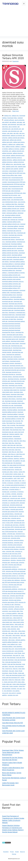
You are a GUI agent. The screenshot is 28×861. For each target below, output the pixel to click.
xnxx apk (19, 688)
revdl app (7, 480)
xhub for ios (8, 668)
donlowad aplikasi (11, 213)
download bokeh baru (8, 314)
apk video (10, 133)
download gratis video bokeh (10, 343)
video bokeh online (18, 622)
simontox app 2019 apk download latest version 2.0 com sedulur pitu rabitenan (13, 578)
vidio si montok (13, 637)
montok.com (18, 469)
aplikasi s (18, 146)
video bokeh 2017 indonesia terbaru (12, 615)
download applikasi (7, 306)
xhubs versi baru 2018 (10, 682)
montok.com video (7, 472)
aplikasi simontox (7, 160)
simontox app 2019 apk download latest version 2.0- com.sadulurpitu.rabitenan (12, 587)
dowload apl (13, 219)
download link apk (7, 357)
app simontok (17, 164)
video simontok (11, 629)
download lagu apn (16, 345)
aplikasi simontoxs (7, 162)
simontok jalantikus (19, 536)
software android (19, 609)
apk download (12, 124)
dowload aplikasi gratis (13, 221)
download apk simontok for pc (11, 237)
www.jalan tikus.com (8, 648)
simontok (4, 500)
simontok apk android (16, 509)
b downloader (13, 171)
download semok (15, 361)
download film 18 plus (8, 332)
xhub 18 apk (17, 653)
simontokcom (6, 560)
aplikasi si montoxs (13, 149)
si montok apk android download (14, 485)
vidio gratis (8, 635)
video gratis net (19, 624)
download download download (11, 323)
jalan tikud (5, 443)
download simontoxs (8, 383)
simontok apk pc (16, 518)
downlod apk (21, 410)
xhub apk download (8, 660)
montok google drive (8, 469)
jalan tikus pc (12, 452)
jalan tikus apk (11, 445)
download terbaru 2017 (9, 387)
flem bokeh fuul (10, 423)
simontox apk (6, 562)
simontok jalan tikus (8, 536)
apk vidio (16, 133)
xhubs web (5, 686)
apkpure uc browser (16, 135)
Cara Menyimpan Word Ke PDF (12, 723)
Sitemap (14, 854)
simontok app (11, 533)
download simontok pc (8, 374)
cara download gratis (17, 199)
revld (19, 480)
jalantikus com (18, 456)
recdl (15, 478)
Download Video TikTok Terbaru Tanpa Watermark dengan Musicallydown (13, 752)
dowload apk (6, 219)
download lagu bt (7, 348)
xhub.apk (11, 671)
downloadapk (18, 405)
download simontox (13, 379)
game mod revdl (19, 432)
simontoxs (17, 604)
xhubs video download (18, 684)
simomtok (19, 494)
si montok (16, 483)
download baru (20, 312)
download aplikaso (7, 299)
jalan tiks (16, 441)
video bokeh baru (7, 618)
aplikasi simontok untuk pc (14, 157)
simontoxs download (8, 606)
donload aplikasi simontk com (10, 208)
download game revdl (12, 339)
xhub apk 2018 (20, 657)
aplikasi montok (10, 146)
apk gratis (19, 124)
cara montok (21, 202)
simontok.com (6, 556)
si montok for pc (14, 487)
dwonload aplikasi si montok (13, 418)
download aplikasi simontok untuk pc (12, 281)
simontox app (14, 562)
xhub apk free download (14, 664)
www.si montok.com (8, 651)
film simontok (16, 421)
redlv (18, 478)
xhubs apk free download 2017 (11, 677)
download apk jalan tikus (9, 233)
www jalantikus (17, 646)
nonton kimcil (9, 474)
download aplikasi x (16, 292)
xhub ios (15, 668)
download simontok (7, 368)
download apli (6, 244)
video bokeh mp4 (7, 622)
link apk (23, 460)
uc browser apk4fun (11, 613)
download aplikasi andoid (9, 246)
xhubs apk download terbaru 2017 (15, 675)
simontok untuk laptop (8, 547)
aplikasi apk (5, 140)
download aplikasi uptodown (10, 290)
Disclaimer (6, 851)
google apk (5, 434)
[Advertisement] (14, 22)
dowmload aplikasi (12, 226)
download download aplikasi (16, 321)
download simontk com (16, 365)
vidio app (10, 633)
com (3, 204)
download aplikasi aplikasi (17, 261)
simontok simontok (7, 540)
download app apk (7, 301)
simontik (14, 496)
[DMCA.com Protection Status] (6, 843)
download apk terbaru (8, 239)
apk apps (19, 122)
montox (15, 472)
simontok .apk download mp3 (16, 500)
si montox (8, 494)
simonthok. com (6, 496)
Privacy (12, 851)
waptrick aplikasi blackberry (10, 642)
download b (12, 312)
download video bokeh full (11, 390)
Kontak (17, 851)
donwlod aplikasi (7, 217)
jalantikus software (7, 458)
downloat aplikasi (12, 410)
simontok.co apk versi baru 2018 (11, 553)
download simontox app (17, 381)
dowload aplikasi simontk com (11, 224)
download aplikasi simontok (10, 277)
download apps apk (7, 310)
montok (11, 467)
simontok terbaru (19, 540)
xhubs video (20, 682)
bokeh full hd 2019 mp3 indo (17, 173)
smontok (10, 609)
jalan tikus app (11, 447)
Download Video (12, 118)
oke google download (19, 476)
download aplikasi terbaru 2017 (11, 288)
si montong (13, 491)
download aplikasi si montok (16, 272)
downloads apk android (9, 407)
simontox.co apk (9, 604)
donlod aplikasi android (14, 210)
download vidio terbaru (9, 399)
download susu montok (15, 385)
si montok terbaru (14, 489)
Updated (20, 118)
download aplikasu (19, 299)
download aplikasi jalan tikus (15, 268)
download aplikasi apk (13, 257)
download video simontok (14, 396)
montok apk (17, 467)
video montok (6, 626)
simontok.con (6, 558)
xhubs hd (11, 679)
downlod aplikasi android (9, 412)
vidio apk (4, 633)
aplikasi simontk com (18, 151)
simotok (17, 606)
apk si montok (13, 126)
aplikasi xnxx (9, 164)
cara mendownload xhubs (9, 202)
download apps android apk (15, 308)
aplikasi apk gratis (7, 142)
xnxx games (15, 691)
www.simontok (19, 651)
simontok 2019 (14, 502)
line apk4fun (16, 460)
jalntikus (22, 458)
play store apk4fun (7, 478)
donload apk (10, 206)
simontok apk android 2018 (10, 511)
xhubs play (17, 679)
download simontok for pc (13, 372)
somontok (5, 611)
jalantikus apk (9, 456)
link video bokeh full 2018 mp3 (16, 465)
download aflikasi (12, 228)
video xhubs (21, 631)
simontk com (5, 498)
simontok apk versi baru (12, 525)
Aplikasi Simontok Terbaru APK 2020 (13, 57)
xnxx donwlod (8, 691)
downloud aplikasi (12, 414)
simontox (13, 560)
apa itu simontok (19, 120)
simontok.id (14, 558)
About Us (22, 851)
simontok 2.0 (6, 502)
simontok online (15, 538)
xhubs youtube (13, 686)
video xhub (14, 631)
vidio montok (16, 635)
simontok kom (6, 538)
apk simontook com (13, 131)
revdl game (14, 480)
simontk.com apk (15, 498)
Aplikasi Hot (7, 115)
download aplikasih (15, 297)
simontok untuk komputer (14, 545)
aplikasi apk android (15, 140)
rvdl (23, 480)
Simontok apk (12, 507)
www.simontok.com (7, 653)
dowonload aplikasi (12, 416)
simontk (20, 496)
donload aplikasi (19, 206)
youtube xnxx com (13, 695)
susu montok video (14, 611)
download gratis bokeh (17, 341)
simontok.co (18, 551)
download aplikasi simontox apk (11, 283)
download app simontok (15, 303)
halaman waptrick (14, 434)
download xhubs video (17, 403)
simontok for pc (20, 533)
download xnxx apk (7, 405)
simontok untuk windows (11, 549)
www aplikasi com (12, 644)
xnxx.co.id (5, 693)
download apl (21, 241)
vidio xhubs (11, 640)
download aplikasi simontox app (11, 286)
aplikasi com (11, 144)
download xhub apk (10, 401)
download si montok (8, 363)
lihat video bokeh (7, 460)
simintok (13, 494)
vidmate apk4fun (20, 640)
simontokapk (21, 558)
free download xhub (16, 429)
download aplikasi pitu (8, 270)
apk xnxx (21, 133)
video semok (14, 626)
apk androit (5, 122)
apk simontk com (16, 129)
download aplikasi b (8, 264)
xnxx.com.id (12, 693)
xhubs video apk (7, 684)
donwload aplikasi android (12, 215)
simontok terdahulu (7, 542)
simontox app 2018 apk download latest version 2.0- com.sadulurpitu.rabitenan (12, 567)
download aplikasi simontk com (11, 275)
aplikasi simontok (7, 153)
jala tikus (10, 441)
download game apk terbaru (14, 334)
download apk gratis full (14, 230)
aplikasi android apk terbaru (16, 137)
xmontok (13, 688)
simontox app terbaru (15, 600)
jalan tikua (22, 441)
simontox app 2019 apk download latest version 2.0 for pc (14, 582)
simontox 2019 (21, 560)
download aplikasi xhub (9, 295)
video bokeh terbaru (8, 624)
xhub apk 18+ (16, 655)
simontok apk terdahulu (9, 520)
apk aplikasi (12, 122)
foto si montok (11, 425)
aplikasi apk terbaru (19, 142)
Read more (15, 111)
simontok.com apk (16, 556)
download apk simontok (15, 235)
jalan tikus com (20, 447)
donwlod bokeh (17, 217)
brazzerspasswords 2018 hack (16, 182)
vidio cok (16, 633)
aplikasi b (5, 144)
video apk (20, 613)
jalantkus (16, 458)
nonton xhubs (17, 474)
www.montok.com (20, 648)
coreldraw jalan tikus (11, 204)
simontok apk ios (13, 516)
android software (9, 120)
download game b (7, 337)
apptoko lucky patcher (12, 168)
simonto (23, 498)
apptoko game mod (11, 166)
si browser (10, 483)
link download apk (7, 463)
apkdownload (6, 135)
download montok (12, 359)
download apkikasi (11, 241)
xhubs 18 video (13, 673)
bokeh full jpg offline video (9, 175)
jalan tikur (11, 443)
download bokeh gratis (11, 317)
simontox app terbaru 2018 (10, 602)
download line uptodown (13, 354)
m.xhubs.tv (5, 467)
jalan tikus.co (12, 454)
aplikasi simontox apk (19, 160)
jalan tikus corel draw (8, 449)
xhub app (11, 666)
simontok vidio (10, 551)
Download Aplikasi (16, 244)
